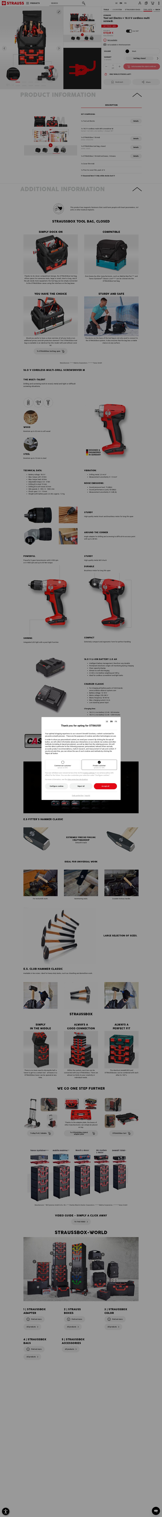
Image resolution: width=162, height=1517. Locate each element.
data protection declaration (78, 779)
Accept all (105, 786)
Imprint (87, 796)
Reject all (81, 786)
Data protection (78, 796)
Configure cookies (57, 786)
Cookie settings (89, 773)
